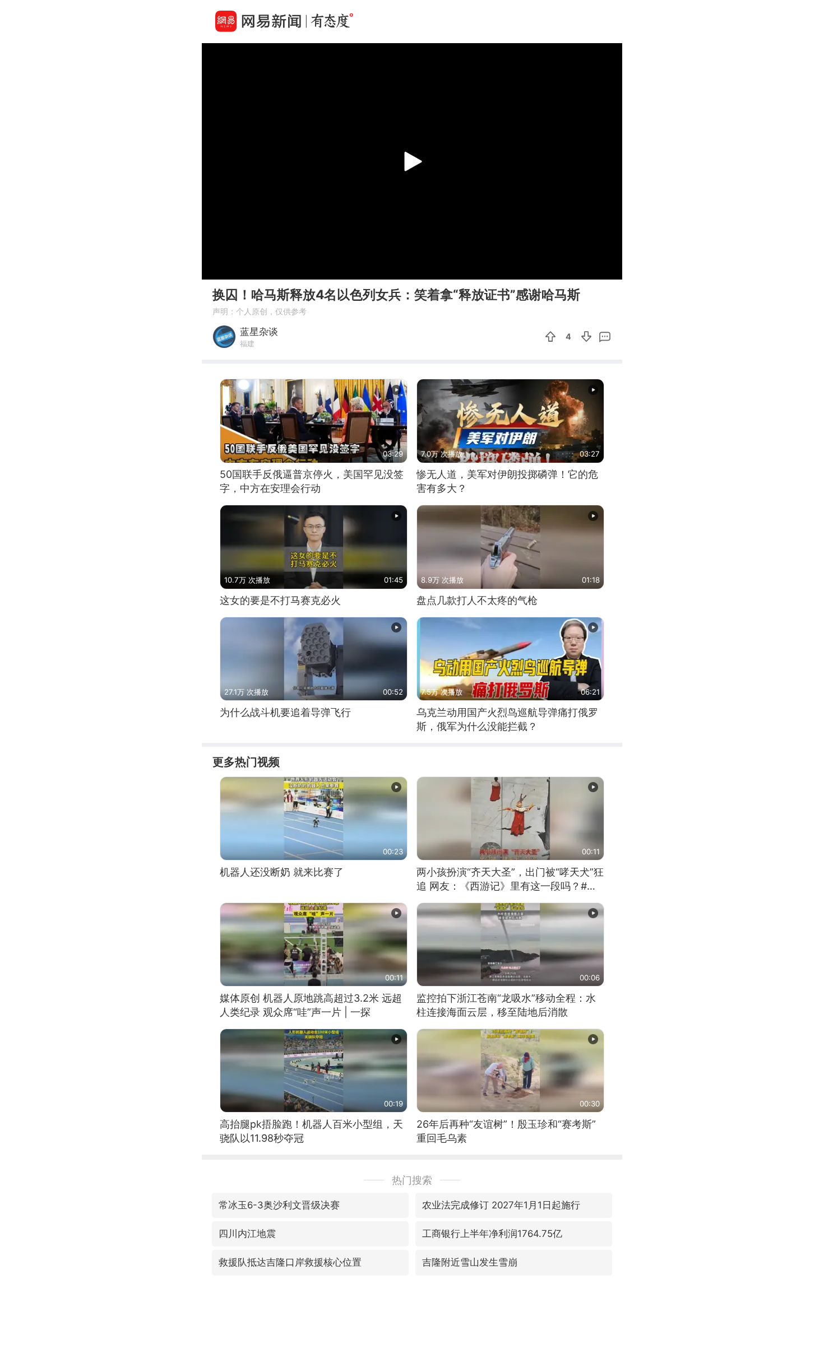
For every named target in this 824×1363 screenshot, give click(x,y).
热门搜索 (412, 1180)
